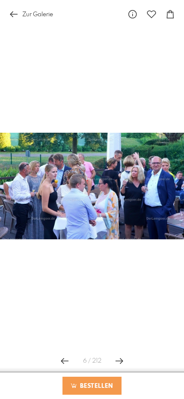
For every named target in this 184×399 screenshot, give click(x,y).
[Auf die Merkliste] (151, 14)
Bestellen (95, 386)
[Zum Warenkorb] (170, 14)
